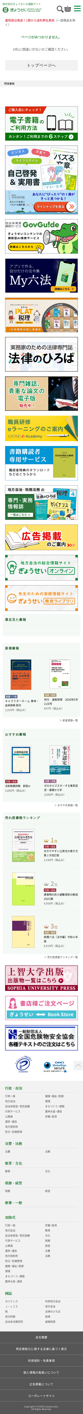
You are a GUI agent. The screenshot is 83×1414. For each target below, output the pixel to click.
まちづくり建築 (54, 1106)
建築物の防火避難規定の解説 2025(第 (61, 897)
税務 (7, 1191)
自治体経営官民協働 (17, 1106)
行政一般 (10, 1096)
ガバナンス (11, 1301)
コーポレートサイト (41, 1396)
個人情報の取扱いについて (41, 1372)
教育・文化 (13, 1163)
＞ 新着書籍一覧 (68, 720)
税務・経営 (13, 1183)
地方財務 (10, 1317)
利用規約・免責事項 (41, 1360)
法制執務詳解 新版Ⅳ (18, 786)
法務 (47, 1151)
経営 (47, 1191)
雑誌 (8, 1293)
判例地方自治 (52, 1301)
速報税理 (50, 1322)
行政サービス (12, 1111)
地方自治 (10, 1101)
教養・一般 (13, 1203)
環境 (47, 1101)
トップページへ (41, 65)
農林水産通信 (53, 1111)
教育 (7, 1171)
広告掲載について (42, 1384)
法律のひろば (52, 1311)
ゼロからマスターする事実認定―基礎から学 (61, 788)
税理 (47, 1317)
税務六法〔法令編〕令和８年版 (61, 939)
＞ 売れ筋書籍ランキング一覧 (61, 957)
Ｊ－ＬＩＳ (11, 1306)
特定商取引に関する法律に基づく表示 (41, 1349)
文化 (47, 1171)
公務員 (9, 1116)
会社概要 (41, 1337)
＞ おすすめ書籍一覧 (66, 805)
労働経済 (51, 1116)
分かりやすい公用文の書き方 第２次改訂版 (61, 853)
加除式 (10, 1217)
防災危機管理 (13, 1132)
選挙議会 (11, 1122)
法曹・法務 (13, 1143)
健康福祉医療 (54, 1096)
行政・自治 (13, 1088)
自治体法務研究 (14, 1322)
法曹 (7, 1151)
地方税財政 (11, 1127)
